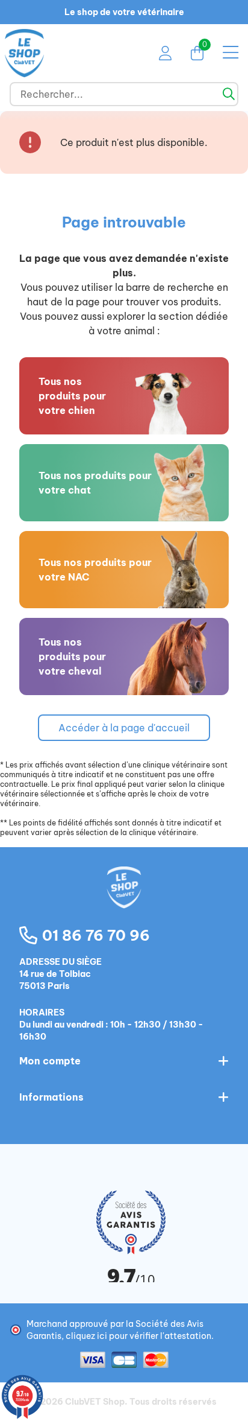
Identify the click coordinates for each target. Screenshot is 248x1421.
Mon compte (50, 1061)
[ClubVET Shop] (124, 900)
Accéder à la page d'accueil (124, 728)
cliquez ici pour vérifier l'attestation (138, 1335)
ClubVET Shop (95, 1401)
